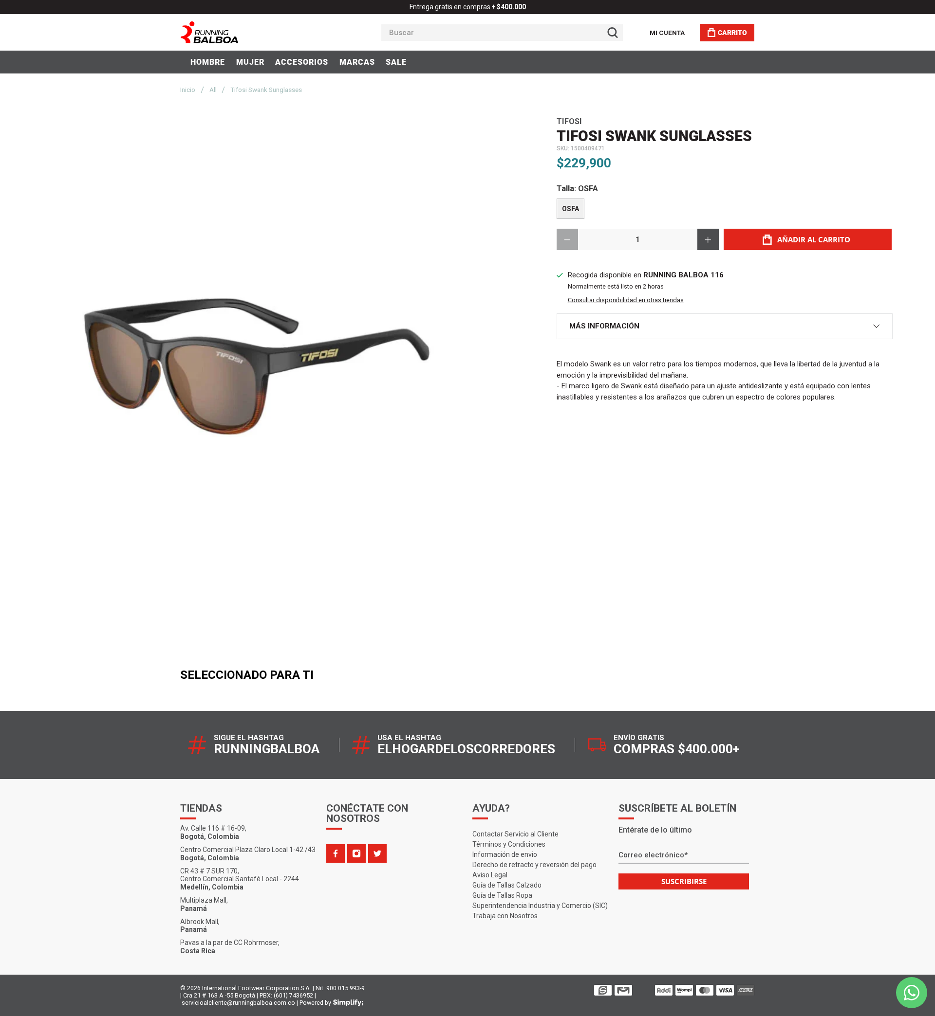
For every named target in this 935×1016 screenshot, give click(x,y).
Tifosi (569, 121)
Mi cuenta (667, 32)
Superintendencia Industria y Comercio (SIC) (540, 905)
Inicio (187, 90)
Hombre (207, 62)
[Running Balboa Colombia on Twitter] (377, 853)
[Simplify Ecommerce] (348, 1002)
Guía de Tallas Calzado (507, 885)
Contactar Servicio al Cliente (515, 834)
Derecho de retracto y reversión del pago (534, 865)
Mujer (250, 62)
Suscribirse (684, 881)
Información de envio (504, 854)
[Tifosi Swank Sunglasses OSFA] (257, 368)
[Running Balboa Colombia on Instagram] (356, 853)
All (213, 90)
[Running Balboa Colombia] (239, 32)
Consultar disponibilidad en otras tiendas (626, 300)
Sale (396, 62)
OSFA (570, 209)
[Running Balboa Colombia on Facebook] (335, 853)
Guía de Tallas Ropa (502, 895)
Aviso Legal (489, 875)
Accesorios (301, 62)
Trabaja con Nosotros (505, 916)
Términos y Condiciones (508, 844)
